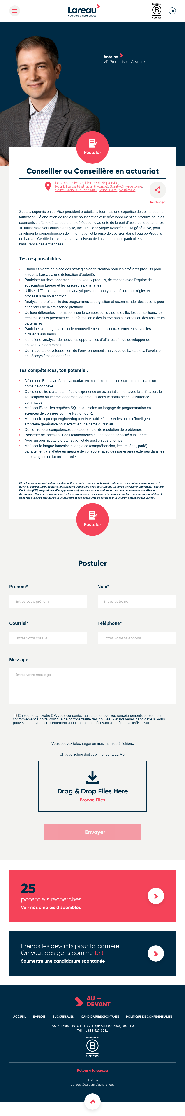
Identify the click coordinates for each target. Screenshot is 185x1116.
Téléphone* (109, 623)
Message (18, 659)
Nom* (103, 586)
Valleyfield (127, 190)
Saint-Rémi (108, 190)
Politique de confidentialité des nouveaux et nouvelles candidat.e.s (102, 719)
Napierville (110, 183)
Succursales (63, 1017)
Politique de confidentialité (149, 1017)
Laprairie (62, 183)
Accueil (19, 1017)
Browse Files (92, 799)
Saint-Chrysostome (126, 186)
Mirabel (77, 183)
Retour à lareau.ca (92, 1070)
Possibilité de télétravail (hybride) (81, 186)
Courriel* (18, 623)
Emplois (39, 1017)
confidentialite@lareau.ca (133, 723)
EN (172, 11)
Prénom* (18, 586)
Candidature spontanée (100, 1017)
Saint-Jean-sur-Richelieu (76, 190)
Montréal (92, 183)
